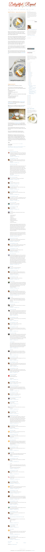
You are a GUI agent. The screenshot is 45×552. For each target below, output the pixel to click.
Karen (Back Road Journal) (13, 238)
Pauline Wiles (11, 281)
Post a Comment (10, 541)
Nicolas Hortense (12, 430)
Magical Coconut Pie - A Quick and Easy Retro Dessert (17, 12)
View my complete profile (31, 35)
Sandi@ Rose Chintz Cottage (13, 415)
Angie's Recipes (12, 304)
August (30, 76)
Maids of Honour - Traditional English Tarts (32, 86)
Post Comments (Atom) (14, 544)
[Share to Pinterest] (11, 144)
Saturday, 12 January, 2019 (14, 390)
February (30, 83)
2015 (29, 98)
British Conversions (22, 9)
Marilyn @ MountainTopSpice (13, 385)
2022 (29, 67)
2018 (29, 95)
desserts (11, 146)
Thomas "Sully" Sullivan (13, 164)
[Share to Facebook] (10, 144)
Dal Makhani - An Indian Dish (32, 87)
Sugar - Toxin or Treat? (30, 108)
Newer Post (9, 542)
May (29, 80)
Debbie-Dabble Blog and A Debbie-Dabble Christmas (16, 516)
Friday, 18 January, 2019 (14, 504)
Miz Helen (11, 452)
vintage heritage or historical (18, 147)
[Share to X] (10, 144)
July (29, 77)
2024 (29, 65)
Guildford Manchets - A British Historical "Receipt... (32, 93)
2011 (29, 103)
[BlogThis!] (9, 144)
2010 (29, 104)
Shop (18, 9)
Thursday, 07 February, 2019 (15, 534)
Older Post (25, 542)
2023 (29, 66)
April (29, 81)
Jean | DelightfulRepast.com (13, 158)
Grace (10, 211)
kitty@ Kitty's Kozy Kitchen (13, 151)
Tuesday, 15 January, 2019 (14, 456)
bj (10, 463)
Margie (11, 266)
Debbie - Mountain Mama (13, 177)
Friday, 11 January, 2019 (14, 315)
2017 (29, 96)
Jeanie (10, 181)
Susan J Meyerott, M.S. (12, 506)
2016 (29, 97)
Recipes (27, 9)
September (30, 75)
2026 (29, 63)
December (30, 72)
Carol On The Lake (12, 405)
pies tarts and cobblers (19, 146)
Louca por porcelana (12, 202)
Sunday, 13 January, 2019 (14, 399)
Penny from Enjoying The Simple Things (15, 397)
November (30, 73)
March (30, 82)
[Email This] (8, 144)
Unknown (11, 485)
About (12, 9)
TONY (11, 349)
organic (14, 146)
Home (9, 9)
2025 (29, 64)
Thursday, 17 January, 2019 (14, 488)
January (30, 84)
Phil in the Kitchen (12, 253)
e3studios (33, 550)
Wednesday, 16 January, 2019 (15, 479)
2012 (29, 102)
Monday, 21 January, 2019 (14, 509)
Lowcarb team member (12, 374)
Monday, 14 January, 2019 (14, 413)
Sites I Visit (15, 9)
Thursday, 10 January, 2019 (14, 156)
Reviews (33, 9)
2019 (29, 71)
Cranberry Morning (12, 309)
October (30, 74)
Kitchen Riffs (11, 475)
